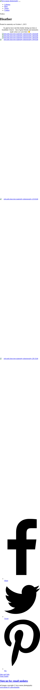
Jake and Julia (4, 674)
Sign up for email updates (14, 680)
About (6, 8)
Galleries (7, 4)
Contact (6, 10)
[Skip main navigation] (19, 1)
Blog (6, 6)
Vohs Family (4, 676)
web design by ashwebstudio (9, 687)
